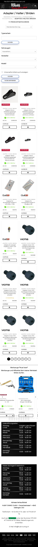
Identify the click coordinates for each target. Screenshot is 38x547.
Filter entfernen (10, 80)
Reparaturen (31, 539)
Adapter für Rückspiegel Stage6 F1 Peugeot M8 (28, 202)
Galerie (31, 540)
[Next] (35, 396)
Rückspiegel (7, 18)
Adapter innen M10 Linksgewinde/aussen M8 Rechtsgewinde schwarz (9, 293)
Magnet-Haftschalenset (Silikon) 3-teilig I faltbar (28, 401)
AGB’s (5, 538)
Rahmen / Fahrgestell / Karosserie (18, 17)
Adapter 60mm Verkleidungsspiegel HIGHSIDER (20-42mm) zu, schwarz (28, 112)
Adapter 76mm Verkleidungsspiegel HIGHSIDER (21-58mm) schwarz (10, 158)
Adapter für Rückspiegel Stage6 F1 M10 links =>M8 (10, 202)
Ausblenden (29, 1)
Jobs (5, 540)
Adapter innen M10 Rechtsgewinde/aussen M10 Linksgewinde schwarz (28, 293)
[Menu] (3, 6)
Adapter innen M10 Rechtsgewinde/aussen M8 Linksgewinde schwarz (10, 338)
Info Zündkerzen (19, 542)
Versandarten (7, 539)
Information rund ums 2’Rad (18, 540)
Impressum (11, 538)
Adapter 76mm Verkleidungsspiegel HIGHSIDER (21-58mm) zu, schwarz (28, 158)
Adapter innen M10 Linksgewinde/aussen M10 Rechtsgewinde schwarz (28, 247)
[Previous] (2, 396)
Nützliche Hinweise (19, 539)
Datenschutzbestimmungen (25, 538)
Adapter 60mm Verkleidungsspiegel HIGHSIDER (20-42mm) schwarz (10, 112)
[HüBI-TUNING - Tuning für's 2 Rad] (19, 6)
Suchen (10, 42)
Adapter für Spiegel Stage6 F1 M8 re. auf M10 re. (10, 246)
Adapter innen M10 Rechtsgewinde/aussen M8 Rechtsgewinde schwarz (28, 338)
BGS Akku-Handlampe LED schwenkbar (9, 401)
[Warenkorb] (35, 6)
